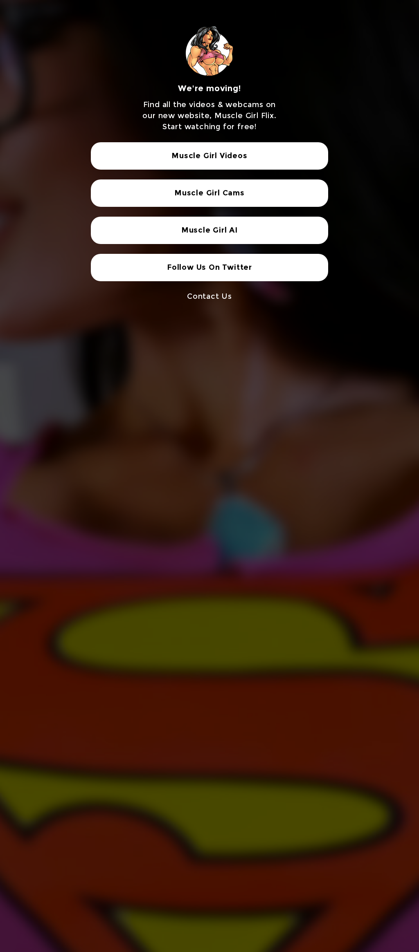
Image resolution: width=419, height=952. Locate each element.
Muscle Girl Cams (209, 192)
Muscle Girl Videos (209, 155)
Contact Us (209, 296)
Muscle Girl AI (209, 230)
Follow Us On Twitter (209, 267)
